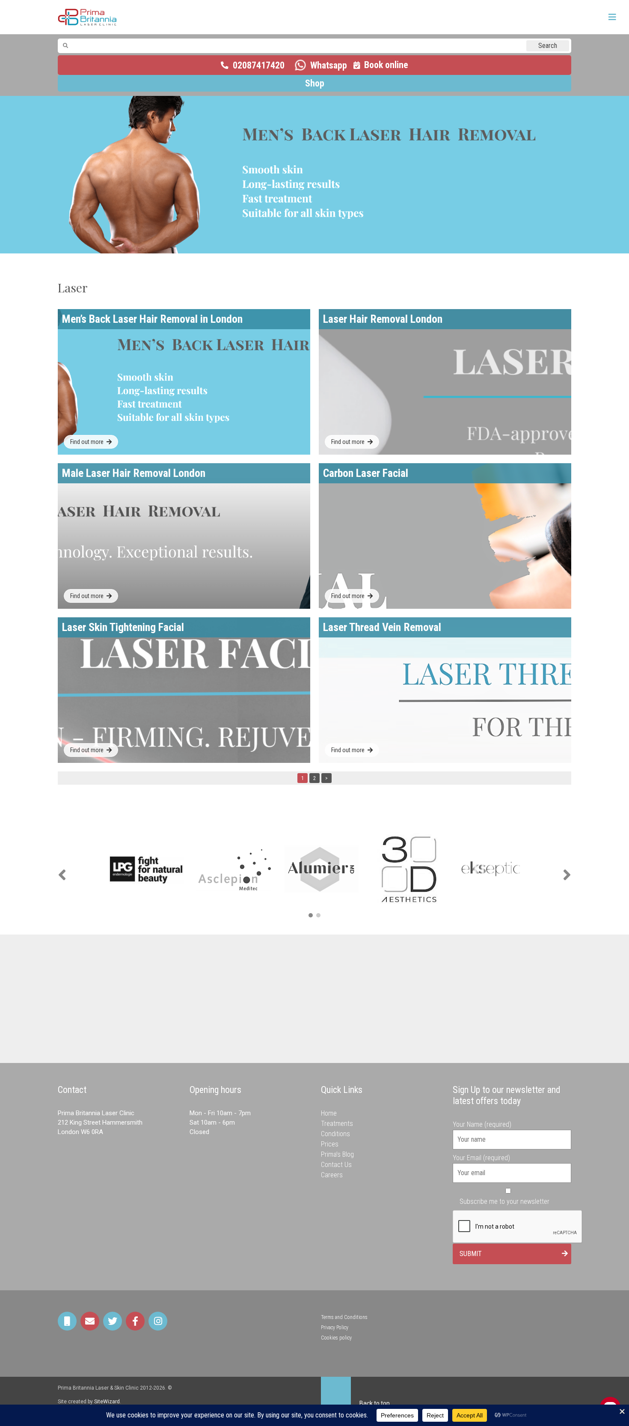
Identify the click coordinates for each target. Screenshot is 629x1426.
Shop (314, 83)
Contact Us (336, 1165)
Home (329, 1113)
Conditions (335, 1134)
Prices (329, 1144)
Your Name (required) (482, 1124)
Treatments (337, 1123)
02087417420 (259, 65)
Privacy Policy (334, 1328)
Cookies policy (336, 1338)
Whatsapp (328, 65)
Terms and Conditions (344, 1317)
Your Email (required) (481, 1158)
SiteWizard (107, 1402)
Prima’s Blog (337, 1154)
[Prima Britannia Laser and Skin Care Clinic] (87, 17)
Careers (332, 1175)
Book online (386, 65)
